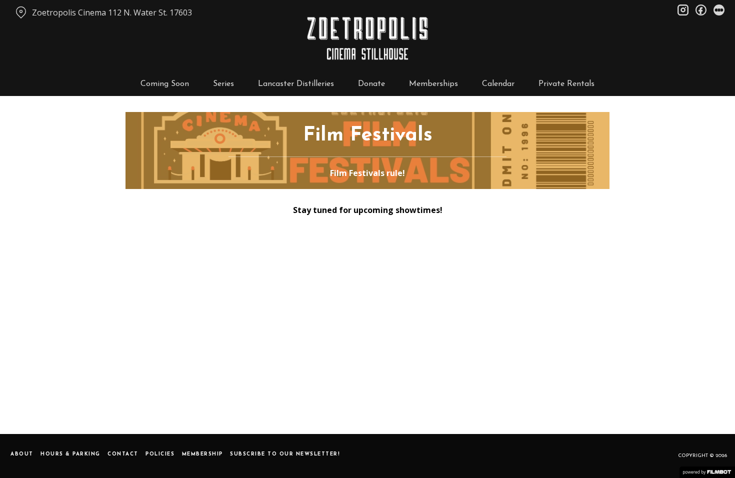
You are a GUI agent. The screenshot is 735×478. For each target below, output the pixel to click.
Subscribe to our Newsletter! (285, 454)
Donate (371, 84)
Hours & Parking (70, 454)
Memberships (433, 84)
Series (223, 84)
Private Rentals (566, 84)
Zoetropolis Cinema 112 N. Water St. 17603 (112, 12)
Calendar (498, 84)
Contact (123, 454)
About (22, 454)
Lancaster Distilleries (296, 84)
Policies (160, 454)
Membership (202, 454)
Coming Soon (164, 84)
